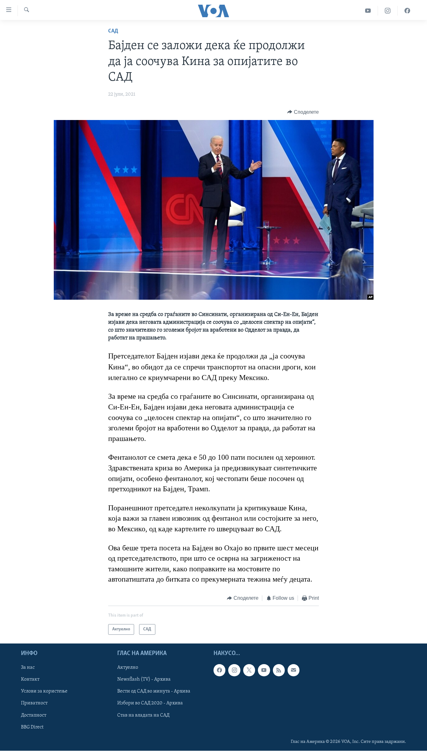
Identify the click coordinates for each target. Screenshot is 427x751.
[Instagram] (388, 11)
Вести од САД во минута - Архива (153, 691)
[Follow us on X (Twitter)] (249, 670)
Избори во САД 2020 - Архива (150, 703)
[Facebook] (407, 11)
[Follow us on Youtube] (264, 670)
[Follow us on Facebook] (219, 670)
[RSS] (279, 670)
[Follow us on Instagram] (234, 670)
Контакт (30, 679)
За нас (28, 667)
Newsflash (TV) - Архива (144, 679)
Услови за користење (44, 691)
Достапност (33, 715)
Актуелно (127, 667)
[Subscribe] (293, 670)
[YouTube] (368, 11)
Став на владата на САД (143, 715)
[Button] (303, 112)
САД (113, 31)
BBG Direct (32, 727)
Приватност (34, 703)
